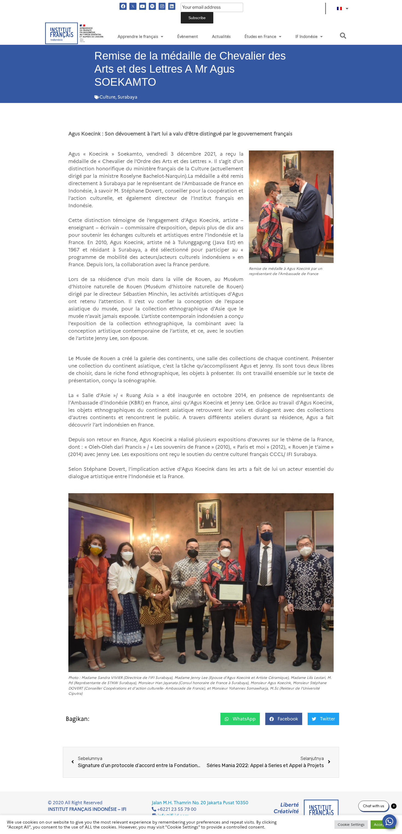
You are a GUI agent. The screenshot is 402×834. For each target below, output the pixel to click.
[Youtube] (142, 6)
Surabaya (127, 97)
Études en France (260, 36)
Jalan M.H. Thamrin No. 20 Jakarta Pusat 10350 (200, 802)
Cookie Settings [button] (351, 824)
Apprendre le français (138, 36)
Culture (107, 97)
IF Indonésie (306, 36)
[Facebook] (123, 6)
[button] (343, 35)
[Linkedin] (171, 6)
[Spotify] (152, 6)
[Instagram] (162, 6)
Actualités (221, 36)
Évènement (187, 36)
